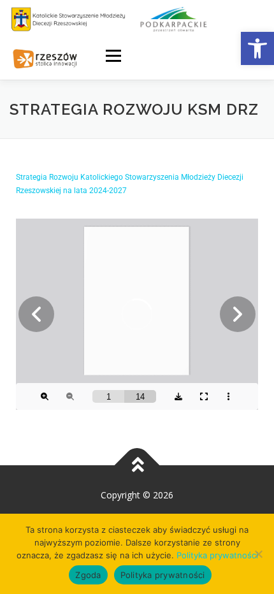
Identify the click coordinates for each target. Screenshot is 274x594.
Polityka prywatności (217, 555)
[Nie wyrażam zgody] (258, 553)
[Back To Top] (137, 465)
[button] (257, 48)
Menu (112, 55)
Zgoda (88, 575)
